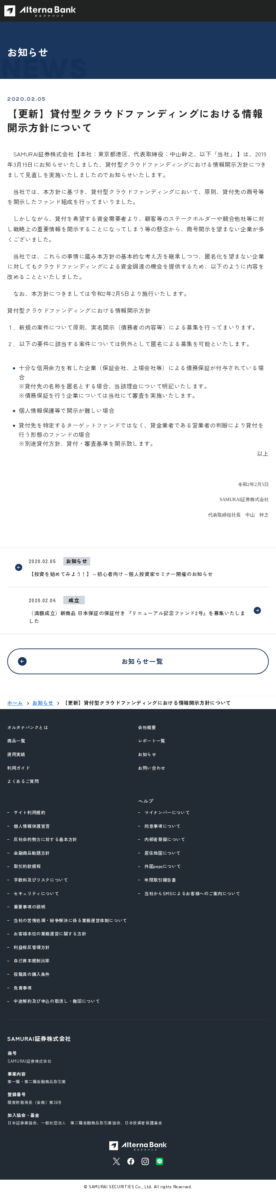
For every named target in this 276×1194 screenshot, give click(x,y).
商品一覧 (16, 740)
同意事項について (162, 826)
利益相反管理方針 (32, 947)
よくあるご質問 (23, 781)
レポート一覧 (151, 740)
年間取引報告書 (160, 880)
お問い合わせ (151, 768)
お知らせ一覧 (142, 661)
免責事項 (23, 988)
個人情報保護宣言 (32, 826)
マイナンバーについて (167, 812)
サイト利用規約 (29, 812)
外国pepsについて (162, 866)
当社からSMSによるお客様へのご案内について (192, 893)
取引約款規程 (27, 866)
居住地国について (162, 853)
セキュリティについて (36, 893)
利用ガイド (18, 768)
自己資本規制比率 (32, 960)
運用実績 (16, 754)
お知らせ (147, 754)
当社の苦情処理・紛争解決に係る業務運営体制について (70, 920)
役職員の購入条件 (32, 974)
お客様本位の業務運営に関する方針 (50, 933)
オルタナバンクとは (27, 727)
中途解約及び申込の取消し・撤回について (57, 1001)
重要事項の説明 (29, 906)
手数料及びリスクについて (41, 880)
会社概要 (147, 727)
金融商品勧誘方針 (32, 853)
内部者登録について (164, 839)
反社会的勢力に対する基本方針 (45, 839)
